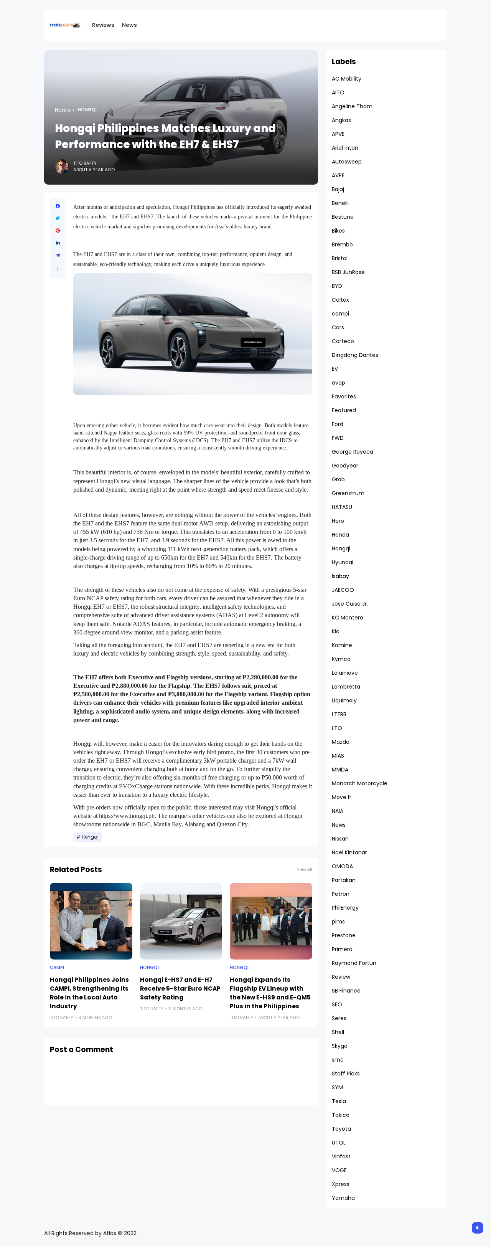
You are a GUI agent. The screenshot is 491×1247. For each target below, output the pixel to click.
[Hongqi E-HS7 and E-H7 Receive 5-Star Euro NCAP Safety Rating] (181, 921)
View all (304, 869)
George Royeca (352, 452)
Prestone (344, 935)
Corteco (343, 341)
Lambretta (346, 686)
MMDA (340, 769)
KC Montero (347, 617)
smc (338, 1060)
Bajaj (338, 189)
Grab (338, 479)
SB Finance (346, 990)
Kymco (341, 659)
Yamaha (343, 1198)
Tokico (340, 1115)
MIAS (338, 756)
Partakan (344, 880)
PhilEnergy (345, 908)
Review (341, 977)
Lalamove (345, 673)
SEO (337, 1004)
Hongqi (87, 110)
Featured (344, 410)
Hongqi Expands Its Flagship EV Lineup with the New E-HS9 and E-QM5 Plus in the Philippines (270, 993)
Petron (340, 894)
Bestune (343, 217)
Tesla (339, 1101)
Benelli (340, 203)
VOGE (339, 1170)
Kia (335, 631)
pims (338, 921)
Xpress (340, 1184)
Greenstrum (348, 493)
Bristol (340, 258)
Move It (341, 797)
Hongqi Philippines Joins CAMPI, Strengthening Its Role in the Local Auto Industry (89, 993)
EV (335, 369)
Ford (337, 424)
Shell (338, 1032)
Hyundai (342, 562)
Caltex (340, 300)
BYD (337, 286)
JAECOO (343, 590)
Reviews (103, 25)
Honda (340, 534)
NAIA (337, 811)
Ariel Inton (345, 148)
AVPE (338, 175)
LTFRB (339, 714)
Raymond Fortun (354, 963)
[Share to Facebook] (58, 206)
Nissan (340, 838)
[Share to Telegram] (58, 255)
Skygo (340, 1046)
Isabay (340, 576)
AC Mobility (346, 79)
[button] (58, 269)
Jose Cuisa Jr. (350, 604)
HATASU (342, 507)
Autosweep (347, 161)
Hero (338, 521)
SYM (337, 1087)
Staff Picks (346, 1073)
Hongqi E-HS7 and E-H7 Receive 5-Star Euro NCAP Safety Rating (180, 988)
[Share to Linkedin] (58, 243)
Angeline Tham (352, 106)
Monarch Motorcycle (359, 783)
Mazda (340, 742)
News (129, 25)
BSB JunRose (348, 272)
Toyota (341, 1129)
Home (63, 110)
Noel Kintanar (349, 852)
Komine (342, 645)
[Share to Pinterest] (58, 230)
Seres (339, 1018)
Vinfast (341, 1156)
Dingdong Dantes (355, 355)
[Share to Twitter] (58, 218)
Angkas (341, 120)
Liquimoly (344, 700)
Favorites (344, 396)
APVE (338, 134)
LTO (337, 728)
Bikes (338, 231)
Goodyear (345, 465)
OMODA (342, 866)
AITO (338, 92)
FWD (338, 438)
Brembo (342, 244)
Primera (342, 949)
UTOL (339, 1142)
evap (338, 382)
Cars (338, 327)
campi (57, 968)
